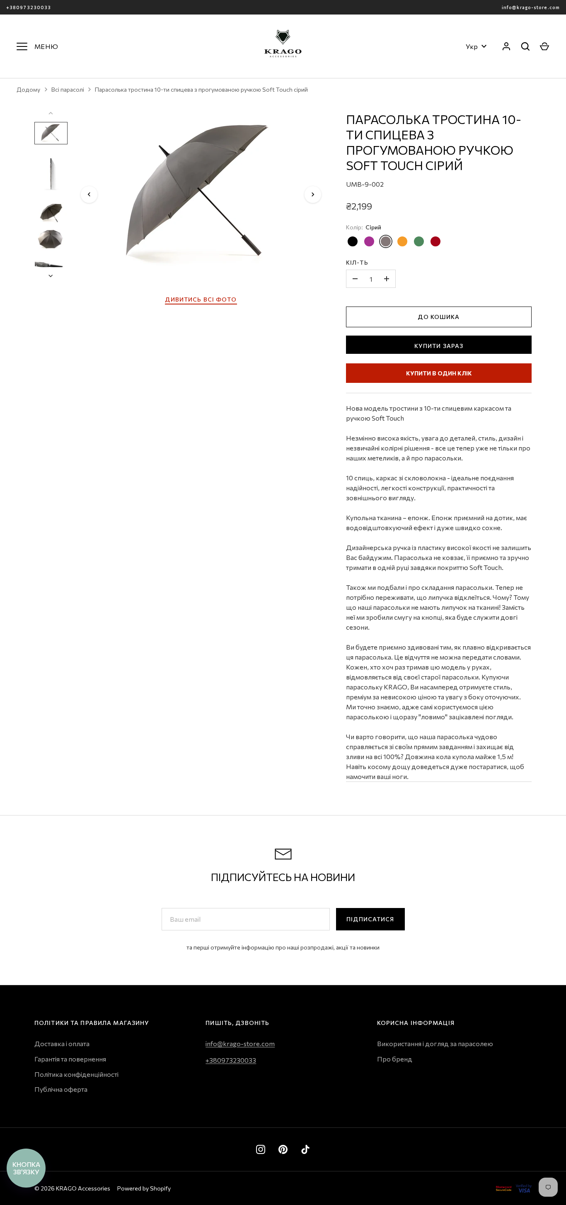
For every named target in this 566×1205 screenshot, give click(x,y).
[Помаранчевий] (402, 241)
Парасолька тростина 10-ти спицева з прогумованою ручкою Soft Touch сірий (201, 89)
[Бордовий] (435, 241)
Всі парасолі (67, 89)
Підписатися (370, 919)
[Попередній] (89, 194)
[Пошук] (525, 46)
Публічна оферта (60, 1089)
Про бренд (394, 1059)
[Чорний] (352, 241)
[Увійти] (506, 46)
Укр (472, 46)
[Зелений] (419, 241)
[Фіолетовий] (369, 241)
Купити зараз (438, 345)
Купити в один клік (439, 373)
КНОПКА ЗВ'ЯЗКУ (26, 1168)
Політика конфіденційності (76, 1074)
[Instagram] (261, 1149)
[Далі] (313, 194)
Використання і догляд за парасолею (435, 1043)
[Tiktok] (305, 1149)
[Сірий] (385, 241)
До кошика (439, 316)
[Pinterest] (283, 1149)
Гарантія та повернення (70, 1059)
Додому (28, 89)
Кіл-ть (357, 262)
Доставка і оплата (61, 1043)
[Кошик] (544, 46)
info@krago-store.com (531, 7)
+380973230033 (28, 7)
